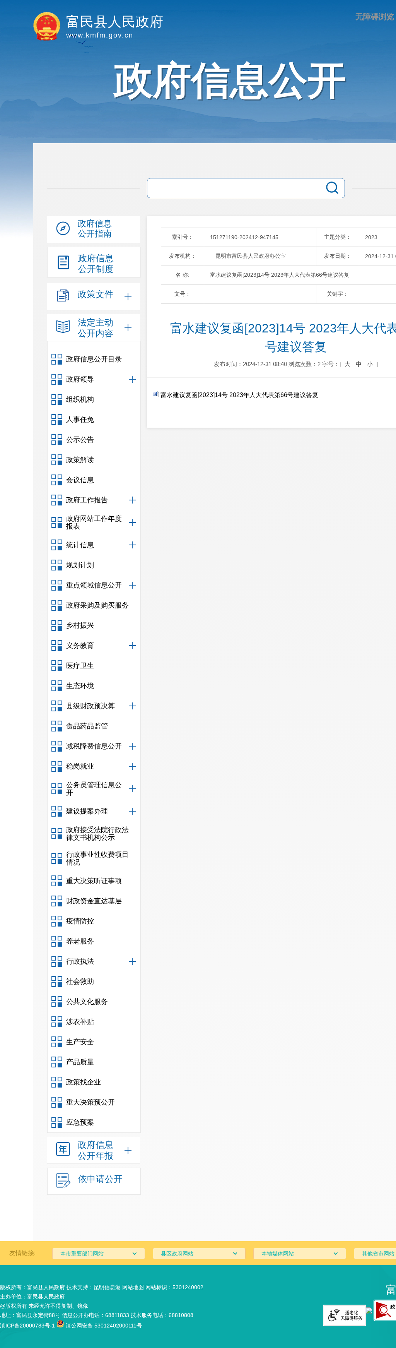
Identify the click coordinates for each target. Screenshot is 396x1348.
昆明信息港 (107, 1287)
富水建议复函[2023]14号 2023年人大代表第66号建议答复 (238, 395)
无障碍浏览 (374, 16)
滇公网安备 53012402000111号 (103, 1325)
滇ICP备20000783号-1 (27, 1325)
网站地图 (133, 1287)
